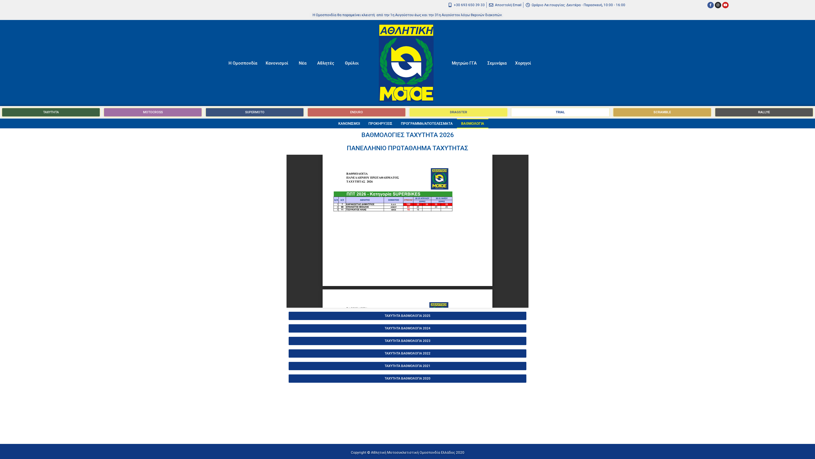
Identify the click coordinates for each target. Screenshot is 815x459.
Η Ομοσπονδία (243, 63)
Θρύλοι (352, 63)
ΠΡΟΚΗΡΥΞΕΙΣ (380, 123)
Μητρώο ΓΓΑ (464, 63)
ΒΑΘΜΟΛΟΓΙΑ (472, 123)
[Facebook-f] (710, 5)
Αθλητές (325, 63)
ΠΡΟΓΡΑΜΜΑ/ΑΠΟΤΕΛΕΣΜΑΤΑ (427, 123)
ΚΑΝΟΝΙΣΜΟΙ (349, 123)
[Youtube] (725, 5)
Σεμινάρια (497, 63)
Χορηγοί (523, 63)
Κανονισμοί (277, 63)
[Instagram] (718, 5)
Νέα (302, 63)
